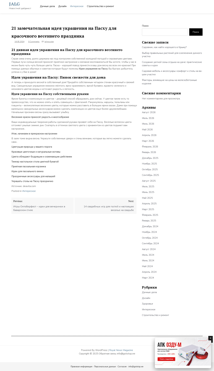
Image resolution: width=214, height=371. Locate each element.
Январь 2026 (149, 152)
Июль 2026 (148, 118)
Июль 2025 (148, 186)
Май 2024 (147, 266)
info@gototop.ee (135, 366)
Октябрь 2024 (150, 237)
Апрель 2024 (149, 272)
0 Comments (33, 41)
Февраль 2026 (150, 146)
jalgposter (49, 41)
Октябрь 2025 (150, 169)
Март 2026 (148, 141)
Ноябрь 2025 (149, 163)
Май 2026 (147, 129)
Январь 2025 (149, 220)
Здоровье (147, 303)
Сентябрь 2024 (150, 243)
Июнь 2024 (148, 260)
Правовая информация (81, 366)
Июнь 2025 (148, 192)
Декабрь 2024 (150, 226)
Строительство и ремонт (100, 6)
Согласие (122, 366)
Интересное (77, 6)
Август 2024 (149, 249)
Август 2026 (149, 112)
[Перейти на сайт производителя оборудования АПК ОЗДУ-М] (183, 353)
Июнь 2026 (148, 123)
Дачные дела (47, 6)
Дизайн (62, 6)
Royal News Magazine (121, 350)
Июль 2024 (148, 254)
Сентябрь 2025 (150, 175)
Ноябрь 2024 (149, 232)
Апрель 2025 (149, 203)
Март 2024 (148, 277)
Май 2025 (147, 198)
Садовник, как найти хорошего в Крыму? (164, 47)
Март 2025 (148, 209)
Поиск (145, 25)
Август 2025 (149, 180)
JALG (14, 4)
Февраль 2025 (150, 215)
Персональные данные (105, 366)
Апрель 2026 (149, 135)
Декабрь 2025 (150, 158)
